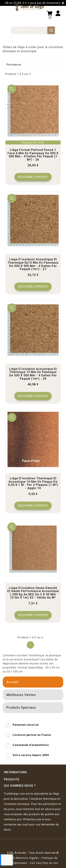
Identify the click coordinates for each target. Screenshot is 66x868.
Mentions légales (27, 858)
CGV (32, 863)
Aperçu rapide (11, 88)
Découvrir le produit (33, 177)
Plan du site (50, 863)
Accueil (12, 682)
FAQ (39, 863)
